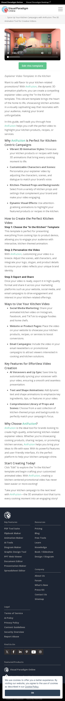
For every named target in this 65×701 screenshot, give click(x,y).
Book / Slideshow (44, 551)
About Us (40, 575)
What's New (41, 585)
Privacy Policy (11, 622)
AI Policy (8, 617)
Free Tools (40, 537)
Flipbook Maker (12, 533)
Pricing (38, 528)
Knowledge (41, 547)
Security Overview (14, 631)
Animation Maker (13, 537)
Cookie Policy (32, 686)
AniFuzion (31, 86)
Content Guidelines (14, 627)
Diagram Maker (12, 547)
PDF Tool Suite (12, 528)
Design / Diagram (44, 556)
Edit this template (32, 65)
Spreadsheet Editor (14, 570)
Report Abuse (11, 636)
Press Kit (39, 589)
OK (32, 693)
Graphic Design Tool (15, 551)
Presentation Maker (15, 565)
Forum (38, 580)
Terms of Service (13, 613)
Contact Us (41, 594)
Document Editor (13, 561)
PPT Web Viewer (13, 556)
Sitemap (39, 599)
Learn (38, 542)
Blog (37, 533)
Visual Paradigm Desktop (37, 2)
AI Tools (8, 542)
